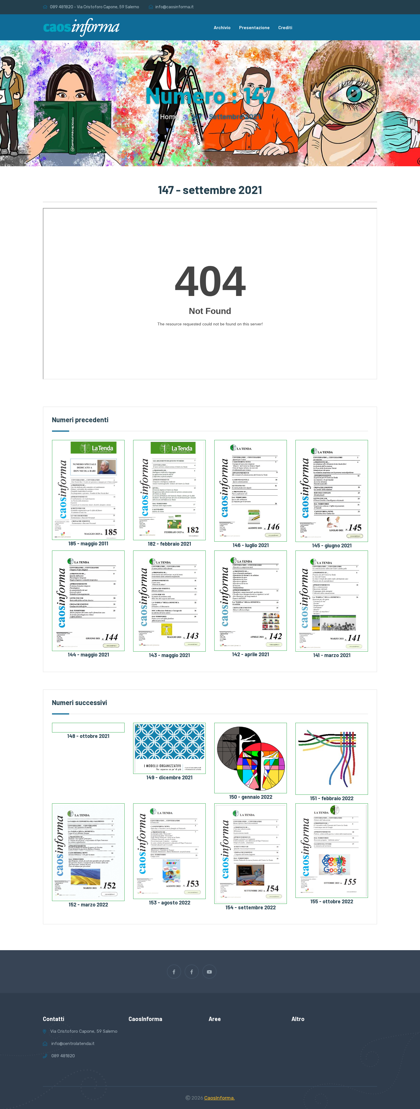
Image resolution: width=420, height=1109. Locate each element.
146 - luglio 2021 (251, 545)
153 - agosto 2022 (169, 902)
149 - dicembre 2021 (169, 777)
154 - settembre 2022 (250, 907)
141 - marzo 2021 (332, 655)
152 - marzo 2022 (88, 904)
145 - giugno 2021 (332, 545)
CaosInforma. (219, 1098)
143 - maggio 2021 (169, 655)
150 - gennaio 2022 (250, 797)
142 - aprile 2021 (250, 654)
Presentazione (254, 27)
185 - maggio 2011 (88, 543)
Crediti (285, 27)
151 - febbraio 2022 (331, 798)
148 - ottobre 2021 (88, 736)
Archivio (222, 27)
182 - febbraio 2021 (169, 544)
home (169, 117)
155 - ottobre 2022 (331, 901)
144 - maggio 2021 (88, 654)
